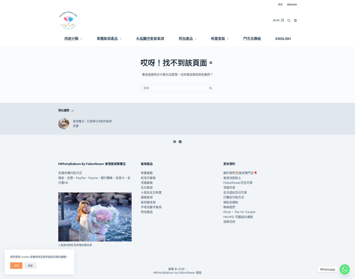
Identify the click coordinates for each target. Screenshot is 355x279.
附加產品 (186, 39)
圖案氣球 (147, 197)
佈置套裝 (218, 39)
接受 (16, 265)
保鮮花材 (229, 222)
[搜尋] (289, 20)
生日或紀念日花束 (235, 192)
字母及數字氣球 (151, 207)
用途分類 (71, 39)
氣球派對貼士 (232, 178)
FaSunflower (187, 272)
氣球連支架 (148, 202)
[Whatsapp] (345, 269)
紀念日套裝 (148, 178)
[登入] (295, 20)
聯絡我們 (229, 207)
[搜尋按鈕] (210, 88)
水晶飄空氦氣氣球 (150, 39)
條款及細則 (230, 202)
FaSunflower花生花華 (238, 183)
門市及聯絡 (252, 39)
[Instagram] (180, 141)
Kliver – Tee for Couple (239, 212)
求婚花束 (229, 187)
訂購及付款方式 (233, 197)
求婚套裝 (147, 183)
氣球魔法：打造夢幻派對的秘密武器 (92, 123)
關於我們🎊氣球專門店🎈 (240, 173)
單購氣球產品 (107, 39)
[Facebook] (174, 141)
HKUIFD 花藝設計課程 (238, 217)
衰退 (30, 265)
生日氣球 (147, 187)
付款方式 (76, 173)
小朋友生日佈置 (151, 192)
